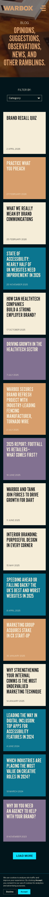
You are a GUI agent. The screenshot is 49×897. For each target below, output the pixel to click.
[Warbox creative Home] (18, 8)
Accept (24, 892)
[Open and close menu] (43, 8)
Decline (9, 892)
